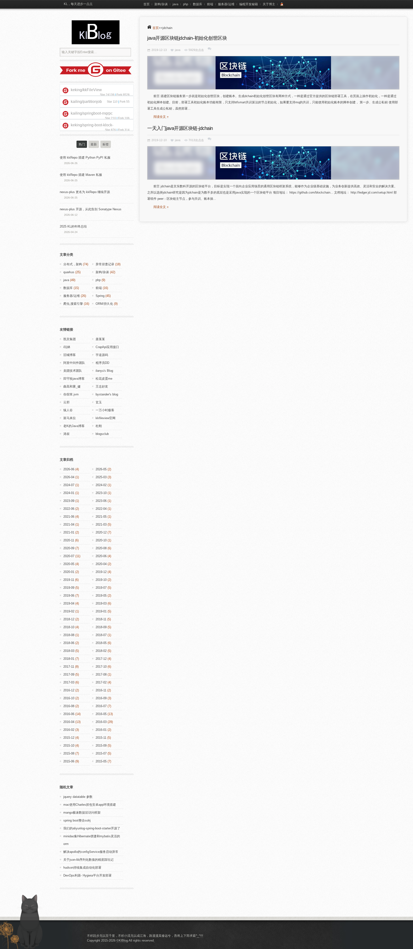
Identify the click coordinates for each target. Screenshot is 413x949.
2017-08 (101, 674)
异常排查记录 (105, 264)
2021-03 (101, 524)
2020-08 (101, 548)
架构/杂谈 (161, 4)
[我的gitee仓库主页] (95, 76)
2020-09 (68, 548)
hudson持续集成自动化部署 (82, 867)
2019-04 (68, 603)
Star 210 (110, 118)
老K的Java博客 (74, 426)
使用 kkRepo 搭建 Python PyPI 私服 (85, 157)
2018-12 (68, 619)
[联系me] (282, 4)
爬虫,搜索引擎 (73, 303)
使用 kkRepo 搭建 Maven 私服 (81, 175)
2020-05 (68, 564)
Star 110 (112, 101)
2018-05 (101, 643)
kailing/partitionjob (86, 102)
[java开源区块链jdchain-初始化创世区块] (273, 72)
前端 (210, 4)
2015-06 (68, 761)
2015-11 (101, 737)
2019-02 (68, 611)
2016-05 (101, 714)
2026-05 (101, 469)
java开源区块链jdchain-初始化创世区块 (187, 38)
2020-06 (101, 556)
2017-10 (101, 666)
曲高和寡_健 (72, 386)
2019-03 (101, 603)
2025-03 (101, 477)
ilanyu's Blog (104, 370)
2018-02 (101, 651)
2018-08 (68, 635)
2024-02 (101, 485)
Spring (100, 296)
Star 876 (110, 130)
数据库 (197, 4)
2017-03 (68, 682)
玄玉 (99, 402)
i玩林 (66, 347)
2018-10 (68, 627)
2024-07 (68, 485)
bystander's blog (107, 394)
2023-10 (101, 493)
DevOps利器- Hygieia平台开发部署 (87, 875)
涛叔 (66, 434)
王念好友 (102, 386)
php (185, 4)
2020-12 (101, 532)
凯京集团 (69, 339)
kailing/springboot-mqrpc (92, 113)
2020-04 (101, 564)
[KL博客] (96, 32)
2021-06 (68, 516)
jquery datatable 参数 (77, 797)
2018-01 (68, 658)
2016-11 (101, 690)
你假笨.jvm (71, 394)
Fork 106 (124, 118)
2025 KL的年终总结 (73, 226)
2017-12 (101, 658)
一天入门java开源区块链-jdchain (180, 128)
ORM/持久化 (104, 303)
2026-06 (68, 469)
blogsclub (102, 434)
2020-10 (101, 540)
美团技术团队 (72, 370)
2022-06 (68, 509)
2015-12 (68, 737)
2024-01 (68, 493)
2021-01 (68, 532)
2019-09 (68, 587)
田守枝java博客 (74, 378)
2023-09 (68, 501)
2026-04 (68, 477)
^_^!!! (199, 936)
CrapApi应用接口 (107, 347)
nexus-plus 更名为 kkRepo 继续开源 (85, 192)
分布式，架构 (72, 264)
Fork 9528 (123, 94)
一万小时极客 (105, 410)
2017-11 (68, 666)
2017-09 (68, 674)
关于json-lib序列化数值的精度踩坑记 (88, 859)
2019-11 (68, 580)
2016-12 (68, 690)
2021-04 (68, 524)
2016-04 (68, 722)
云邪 (66, 402)
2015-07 (101, 753)
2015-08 (68, 753)
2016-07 (101, 706)
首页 (146, 4)
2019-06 (68, 595)
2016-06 (68, 714)
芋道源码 (102, 355)
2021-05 (101, 516)
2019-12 (101, 572)
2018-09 (101, 627)
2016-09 (101, 698)
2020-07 (68, 556)
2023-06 (101, 501)
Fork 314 (124, 130)
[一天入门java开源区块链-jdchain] (273, 162)
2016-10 (68, 698)
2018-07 (101, 635)
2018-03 (68, 651)
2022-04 (101, 509)
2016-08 (68, 706)
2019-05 (101, 595)
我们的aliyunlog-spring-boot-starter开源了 (91, 828)
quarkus (68, 272)
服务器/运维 (226, 4)
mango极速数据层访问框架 (82, 812)
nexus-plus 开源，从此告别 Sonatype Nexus (90, 209)
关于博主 (269, 4)
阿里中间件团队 (74, 363)
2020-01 (68, 572)
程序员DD (102, 363)
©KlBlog (122, 940)
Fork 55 (125, 101)
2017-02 (101, 682)
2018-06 (68, 643)
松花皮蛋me (104, 378)
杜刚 (99, 426)
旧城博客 (69, 355)
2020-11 (68, 540)
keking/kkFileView (86, 90)
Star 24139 (107, 94)
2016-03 (101, 722)
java (175, 4)
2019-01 (101, 611)
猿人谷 (68, 410)
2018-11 (101, 619)
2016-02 (68, 730)
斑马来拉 (69, 418)
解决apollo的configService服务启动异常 (90, 852)
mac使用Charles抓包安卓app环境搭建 (89, 804)
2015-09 (101, 745)
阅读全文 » (160, 116)
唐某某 (100, 339)
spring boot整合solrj (77, 820)
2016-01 (101, 730)
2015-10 (68, 745)
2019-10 (101, 580)
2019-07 (101, 587)
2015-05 (101, 761)
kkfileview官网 (105, 418)
